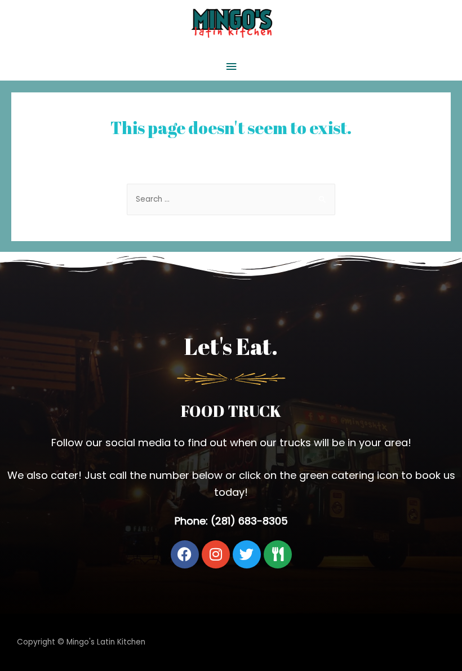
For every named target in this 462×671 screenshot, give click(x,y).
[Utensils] (278, 554)
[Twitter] (247, 554)
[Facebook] (185, 554)
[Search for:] (231, 199)
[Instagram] (216, 554)
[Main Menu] (231, 67)
